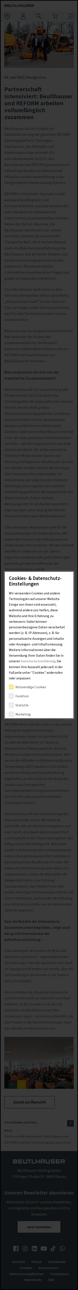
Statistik (21, 705)
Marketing (23, 714)
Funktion (22, 696)
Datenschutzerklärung (38, 661)
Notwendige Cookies (30, 687)
